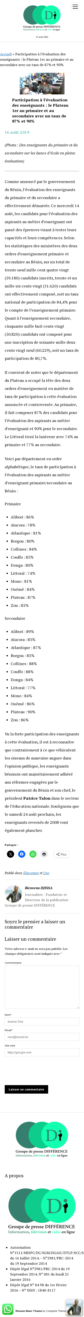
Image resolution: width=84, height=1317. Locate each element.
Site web (10, 1045)
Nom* (8, 1014)
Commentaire (13, 962)
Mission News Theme (28, 1311)
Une (46, 872)
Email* (9, 1030)
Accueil (6, 54)
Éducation (31, 872)
